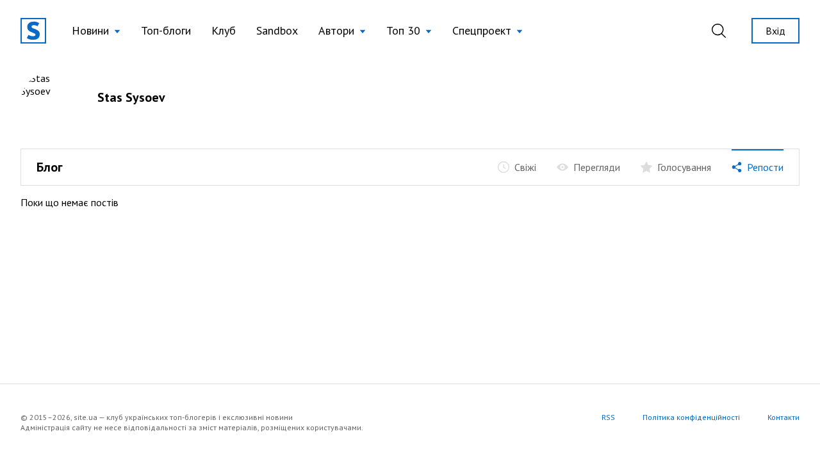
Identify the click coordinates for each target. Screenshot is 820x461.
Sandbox (277, 30)
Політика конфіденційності (691, 417)
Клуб (223, 30)
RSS (608, 417)
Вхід (775, 30)
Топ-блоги (166, 30)
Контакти (783, 417)
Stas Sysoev (131, 97)
